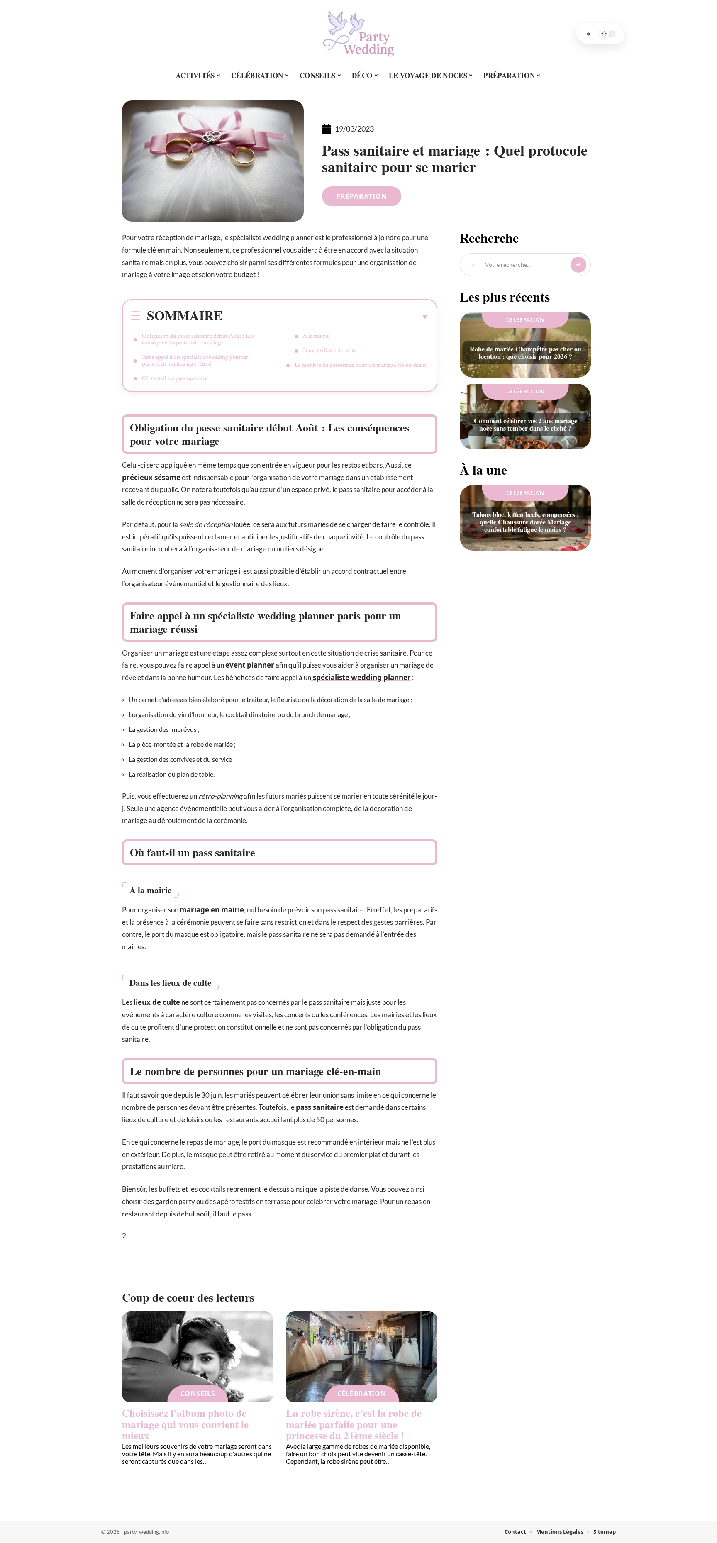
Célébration (361, 1393)
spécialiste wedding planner (361, 677)
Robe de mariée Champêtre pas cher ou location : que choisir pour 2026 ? (525, 352)
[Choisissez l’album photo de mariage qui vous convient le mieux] (197, 1356)
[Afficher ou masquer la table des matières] (325, 317)
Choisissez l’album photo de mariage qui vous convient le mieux (185, 1424)
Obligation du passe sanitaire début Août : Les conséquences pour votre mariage (198, 340)
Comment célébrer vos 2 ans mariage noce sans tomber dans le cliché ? (525, 424)
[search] (588, 34)
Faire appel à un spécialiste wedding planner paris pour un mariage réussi (195, 361)
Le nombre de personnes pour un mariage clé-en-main (360, 365)
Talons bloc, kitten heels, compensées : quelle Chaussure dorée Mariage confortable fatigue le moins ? (525, 521)
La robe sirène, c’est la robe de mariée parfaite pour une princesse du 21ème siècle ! (354, 1424)
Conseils (197, 1393)
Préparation (361, 196)
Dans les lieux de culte (329, 351)
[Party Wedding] (358, 34)
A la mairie (316, 336)
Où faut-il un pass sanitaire (174, 379)
